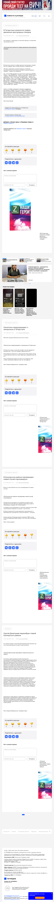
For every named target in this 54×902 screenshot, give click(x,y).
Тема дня (7, 629)
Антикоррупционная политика (11, 895)
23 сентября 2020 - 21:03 (9, 35)
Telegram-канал (21, 128)
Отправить (32, 185)
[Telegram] (13, 162)
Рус (33, 16)
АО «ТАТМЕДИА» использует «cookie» (13, 896)
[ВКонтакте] (6, 162)
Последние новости (11, 25)
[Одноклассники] (10, 162)
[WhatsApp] (17, 162)
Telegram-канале (10, 109)
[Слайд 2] (25, 283)
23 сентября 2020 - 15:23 (9, 332)
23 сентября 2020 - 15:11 (9, 482)
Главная (14, 831)
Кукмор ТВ (6, 831)
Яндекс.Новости (9, 123)
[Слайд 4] (28, 283)
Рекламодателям (43, 831)
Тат (40, 16)
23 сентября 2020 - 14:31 (9, 638)
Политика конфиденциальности (12, 899)
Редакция (34, 831)
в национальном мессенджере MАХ (15, 116)
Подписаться (40, 898)
